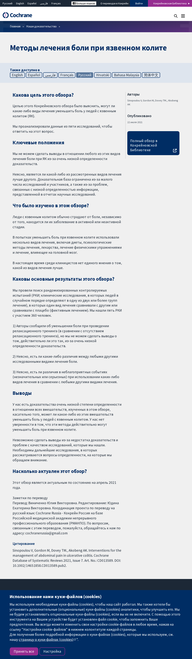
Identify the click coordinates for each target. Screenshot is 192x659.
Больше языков (85, 3)
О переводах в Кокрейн (114, 3)
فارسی (44, 3)
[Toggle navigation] (183, 16)
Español (32, 3)
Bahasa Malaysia (126, 75)
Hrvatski (102, 75)
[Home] (19, 15)
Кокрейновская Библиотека (170, 3)
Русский (7, 3)
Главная (15, 26)
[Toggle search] (176, 16)
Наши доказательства (41, 26)
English (20, 3)
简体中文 (151, 75)
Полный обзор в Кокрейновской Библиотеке (144, 145)
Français (56, 3)
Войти (139, 3)
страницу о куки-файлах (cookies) (46, 639)
